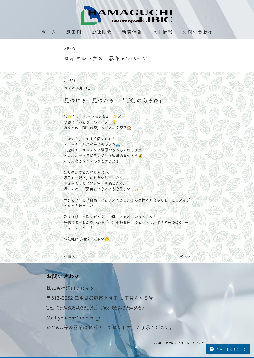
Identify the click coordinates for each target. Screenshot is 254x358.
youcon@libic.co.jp (79, 317)
